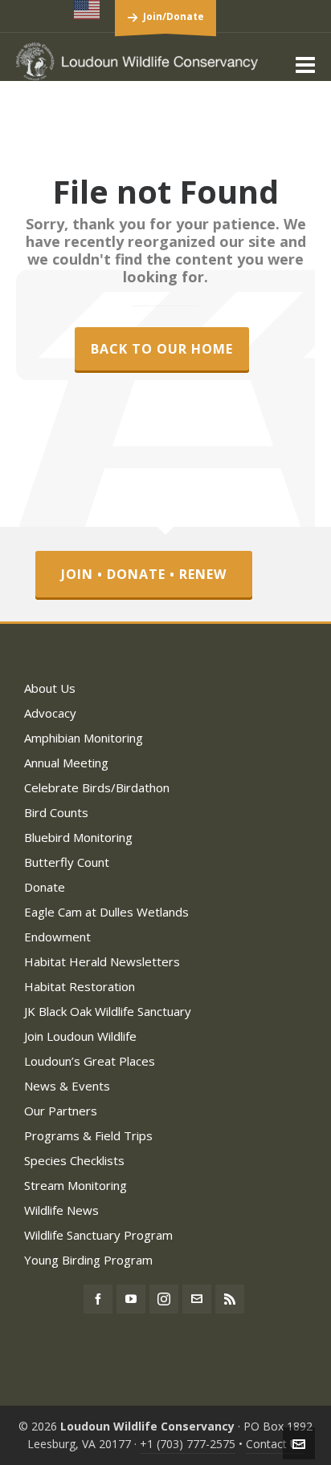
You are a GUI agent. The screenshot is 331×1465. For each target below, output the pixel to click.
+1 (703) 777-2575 (187, 1443)
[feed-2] (229, 1299)
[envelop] (196, 1299)
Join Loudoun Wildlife (80, 1036)
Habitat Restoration (79, 986)
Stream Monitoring (75, 1185)
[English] (87, 9)
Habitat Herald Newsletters (102, 961)
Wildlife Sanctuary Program (98, 1235)
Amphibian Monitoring (83, 738)
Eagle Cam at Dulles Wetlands (106, 912)
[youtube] (130, 1299)
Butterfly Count (66, 862)
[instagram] (163, 1299)
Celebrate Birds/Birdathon (97, 787)
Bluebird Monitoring (78, 837)
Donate (44, 887)
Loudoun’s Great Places (89, 1061)
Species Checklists (74, 1160)
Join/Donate (173, 16)
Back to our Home (162, 349)
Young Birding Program (88, 1260)
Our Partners (60, 1111)
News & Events (67, 1086)
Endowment (57, 937)
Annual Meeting (66, 763)
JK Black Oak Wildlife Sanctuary (107, 1011)
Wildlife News (61, 1210)
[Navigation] (305, 64)
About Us (50, 688)
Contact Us (275, 1443)
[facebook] (98, 1299)
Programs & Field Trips (88, 1135)
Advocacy (50, 713)
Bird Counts (56, 812)
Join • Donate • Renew (144, 574)
